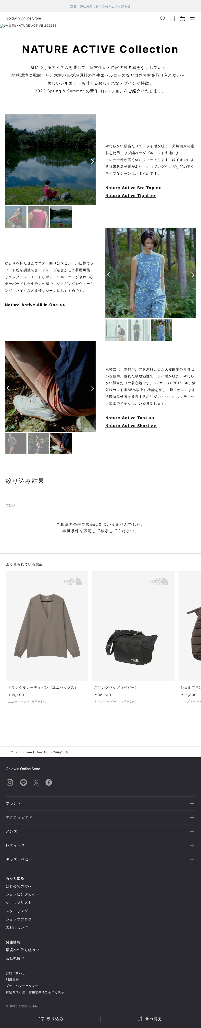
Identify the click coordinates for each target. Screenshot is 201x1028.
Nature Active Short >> (131, 425)
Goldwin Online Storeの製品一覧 (44, 752)
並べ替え (153, 1018)
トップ (8, 752)
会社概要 (13, 958)
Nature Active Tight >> (130, 195)
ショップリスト (19, 902)
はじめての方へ (19, 886)
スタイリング (17, 910)
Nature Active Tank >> (130, 417)
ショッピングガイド (22, 894)
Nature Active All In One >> (35, 304)
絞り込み (55, 1018)
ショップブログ (19, 919)
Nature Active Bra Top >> (133, 187)
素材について (17, 927)
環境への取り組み (21, 949)
